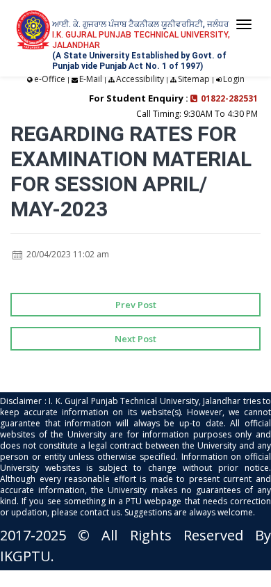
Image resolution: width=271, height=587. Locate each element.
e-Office (49, 79)
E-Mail (90, 79)
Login (234, 79)
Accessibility (140, 79)
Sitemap (194, 79)
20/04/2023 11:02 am (66, 254)
